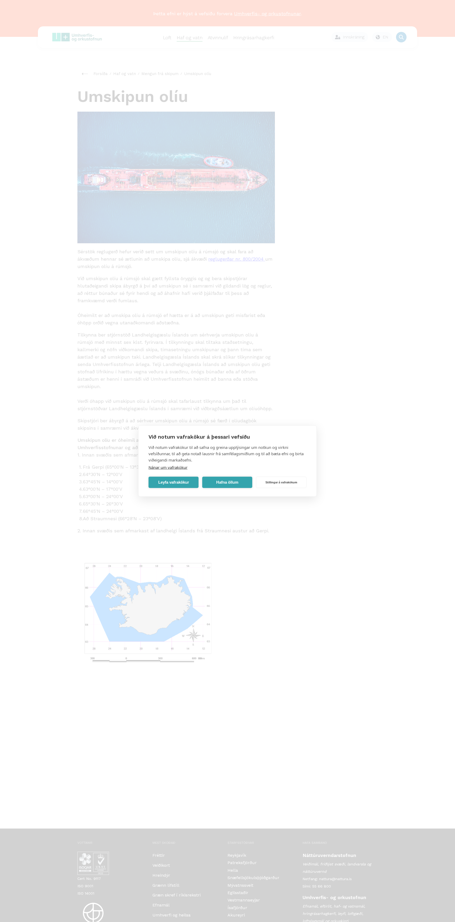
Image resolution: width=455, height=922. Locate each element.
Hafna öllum (227, 482)
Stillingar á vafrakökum (281, 482)
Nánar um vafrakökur (168, 467)
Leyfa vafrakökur (173, 482)
